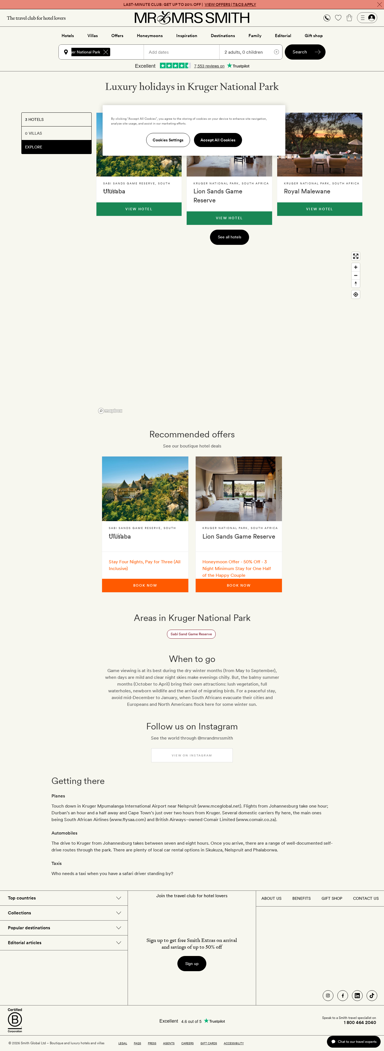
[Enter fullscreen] (356, 256)
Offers (117, 35)
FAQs (137, 1043)
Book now (145, 585)
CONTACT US (366, 898)
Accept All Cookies (218, 140)
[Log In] (367, 17)
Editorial (283, 35)
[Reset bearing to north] (356, 283)
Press (152, 1043)
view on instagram (192, 755)
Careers (187, 1043)
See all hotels (229, 237)
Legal (122, 1043)
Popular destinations (29, 927)
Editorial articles (24, 942)
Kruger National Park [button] (82, 52)
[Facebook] (342, 995)
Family (255, 35)
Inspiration (186, 35)
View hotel (138, 209)
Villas (92, 35)
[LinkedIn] (357, 995)
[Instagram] (328, 995)
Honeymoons (150, 35)
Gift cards (208, 1043)
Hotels (68, 35)
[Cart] (349, 17)
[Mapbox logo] (110, 411)
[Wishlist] (338, 17)
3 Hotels (34, 119)
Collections (19, 913)
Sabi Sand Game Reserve (191, 634)
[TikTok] (372, 995)
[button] (327, 17)
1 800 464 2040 (360, 1022)
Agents (169, 1043)
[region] (229, 332)
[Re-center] (356, 294)
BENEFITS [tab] (301, 898)
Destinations (223, 35)
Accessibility (234, 1043)
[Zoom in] (356, 267)
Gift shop (314, 35)
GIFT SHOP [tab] (332, 898)
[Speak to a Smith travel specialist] (327, 17)
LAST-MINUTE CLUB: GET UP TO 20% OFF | (189, 4)
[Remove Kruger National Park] (105, 52)
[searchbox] (129, 52)
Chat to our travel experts (357, 1041)
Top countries (22, 898)
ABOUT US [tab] (271, 898)
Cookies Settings (168, 140)
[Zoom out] (356, 275)
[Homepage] (192, 17)
